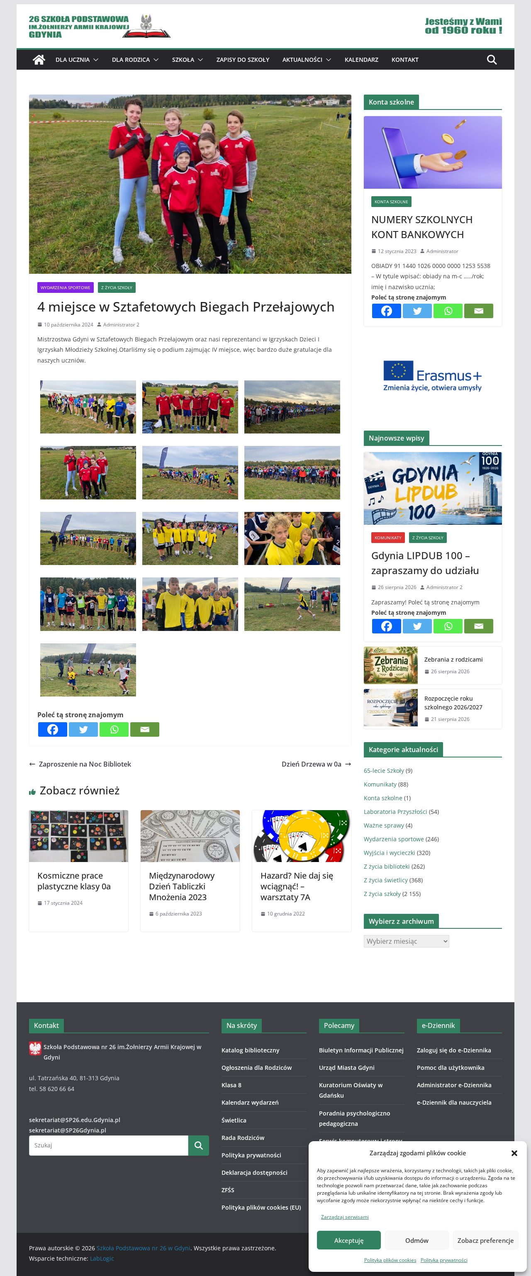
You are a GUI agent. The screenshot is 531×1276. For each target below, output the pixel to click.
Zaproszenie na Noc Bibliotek (85, 764)
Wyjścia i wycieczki (389, 853)
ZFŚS (228, 1190)
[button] (514, 1153)
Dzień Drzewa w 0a (311, 764)
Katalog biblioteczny (251, 1050)
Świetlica (234, 1120)
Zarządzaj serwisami (345, 1216)
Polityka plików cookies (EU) (261, 1207)
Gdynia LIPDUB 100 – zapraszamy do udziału (425, 562)
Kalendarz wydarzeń (250, 1102)
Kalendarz (361, 59)
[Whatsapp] (114, 729)
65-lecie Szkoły (384, 770)
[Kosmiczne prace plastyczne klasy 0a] (78, 816)
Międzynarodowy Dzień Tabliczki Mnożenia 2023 (181, 886)
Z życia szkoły (116, 287)
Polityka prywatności (444, 1260)
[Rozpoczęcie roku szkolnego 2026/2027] (391, 709)
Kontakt (405, 59)
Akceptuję (349, 1240)
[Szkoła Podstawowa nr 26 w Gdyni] (39, 60)
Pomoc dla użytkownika (451, 1067)
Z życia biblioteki (387, 866)
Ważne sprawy (384, 825)
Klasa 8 (231, 1085)
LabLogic (102, 1258)
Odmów (417, 1240)
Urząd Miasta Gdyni (347, 1067)
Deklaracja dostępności (254, 1172)
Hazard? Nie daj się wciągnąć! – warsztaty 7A (297, 886)
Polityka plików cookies (390, 1260)
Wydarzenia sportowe (65, 287)
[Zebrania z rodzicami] (391, 665)
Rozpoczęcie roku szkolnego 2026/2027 (453, 702)
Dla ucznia (73, 59)
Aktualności (302, 59)
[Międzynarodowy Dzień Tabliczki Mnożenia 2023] (190, 816)
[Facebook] (52, 729)
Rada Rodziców (243, 1138)
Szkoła (183, 59)
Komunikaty (388, 538)
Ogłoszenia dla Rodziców (257, 1067)
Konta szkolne (391, 202)
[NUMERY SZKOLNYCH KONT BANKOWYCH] (433, 152)
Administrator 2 (121, 324)
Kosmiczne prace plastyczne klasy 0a (74, 881)
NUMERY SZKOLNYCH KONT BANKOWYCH (422, 226)
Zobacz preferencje (486, 1240)
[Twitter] (83, 729)
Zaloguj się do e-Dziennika (454, 1050)
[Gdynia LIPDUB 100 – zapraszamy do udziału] (433, 488)
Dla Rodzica (131, 59)
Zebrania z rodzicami (453, 659)
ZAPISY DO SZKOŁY (243, 59)
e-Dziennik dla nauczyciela (454, 1102)
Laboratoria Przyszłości (395, 812)
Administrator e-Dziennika (454, 1085)
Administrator (442, 251)
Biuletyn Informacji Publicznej (361, 1050)
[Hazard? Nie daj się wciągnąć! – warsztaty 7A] (301, 816)
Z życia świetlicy (386, 880)
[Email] (144, 729)
